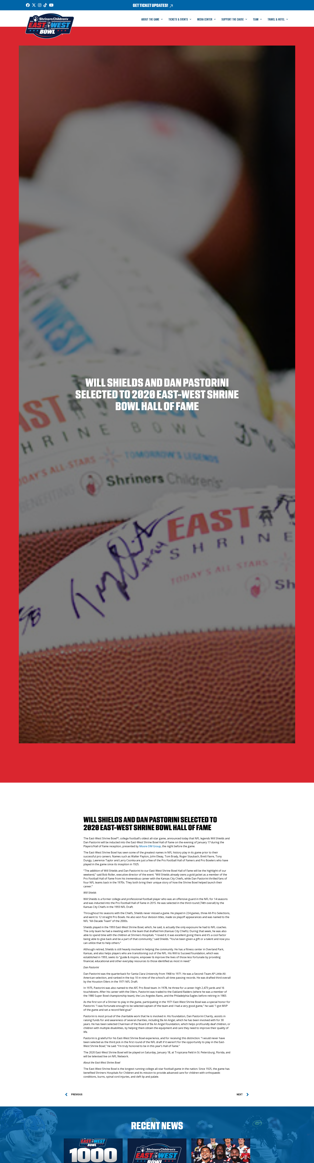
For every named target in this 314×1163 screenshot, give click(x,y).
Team (255, 19)
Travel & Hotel (276, 19)
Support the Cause (232, 19)
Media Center (204, 19)
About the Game (150, 19)
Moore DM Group (150, 846)
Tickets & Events (178, 19)
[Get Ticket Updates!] (171, 6)
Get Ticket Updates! (150, 5)
